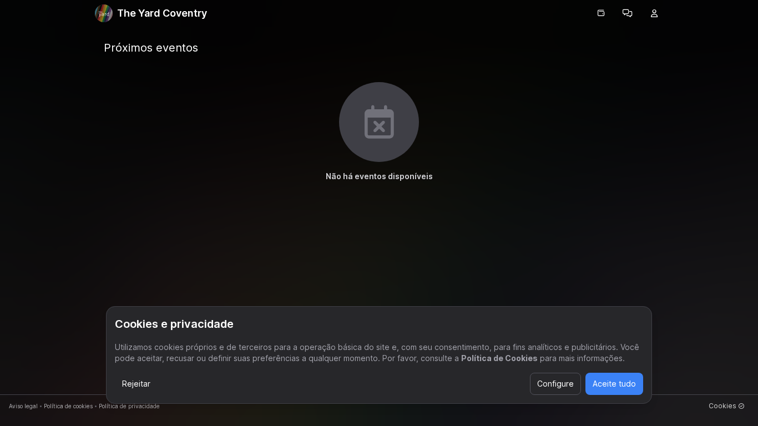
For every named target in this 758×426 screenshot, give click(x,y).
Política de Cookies (499, 358)
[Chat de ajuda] (627, 13)
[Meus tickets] (601, 13)
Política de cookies (68, 406)
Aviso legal (23, 406)
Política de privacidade (129, 406)
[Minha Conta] (654, 13)
